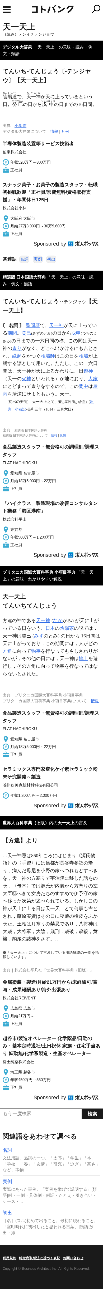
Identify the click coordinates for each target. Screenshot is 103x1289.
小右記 (20, 409)
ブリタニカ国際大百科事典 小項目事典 (39, 572)
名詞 (24, 259)
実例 (38, 259)
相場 (83, 356)
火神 (26, 378)
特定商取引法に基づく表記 (39, 1258)
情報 (54, 131)
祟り (17, 348)
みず (39, 635)
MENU (6, 10)
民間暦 (33, 325)
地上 (83, 658)
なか (58, 620)
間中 (83, 386)
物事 (36, 651)
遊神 (88, 371)
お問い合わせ (73, 1258)
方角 (7, 651)
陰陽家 (67, 628)
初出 (51, 259)
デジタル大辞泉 (17, 47)
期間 (12, 333)
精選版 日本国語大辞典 (24, 277)
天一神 (56, 325)
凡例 (65, 131)
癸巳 (26, 333)
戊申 (76, 333)
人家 (93, 378)
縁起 (17, 356)
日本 (50, 628)
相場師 (48, 356)
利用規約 (9, 1258)
